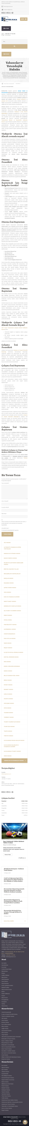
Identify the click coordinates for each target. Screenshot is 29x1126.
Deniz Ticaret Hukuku (10, 601)
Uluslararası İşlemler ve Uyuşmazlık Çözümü (11, 745)
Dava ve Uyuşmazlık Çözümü (11, 596)
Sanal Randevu (5, 983)
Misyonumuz (5, 997)
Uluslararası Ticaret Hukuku (12, 751)
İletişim (25, 458)
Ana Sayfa (4, 963)
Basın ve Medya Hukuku (10, 558)
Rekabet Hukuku (8, 689)
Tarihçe (3, 1003)
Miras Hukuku (8, 680)
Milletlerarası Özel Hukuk (11, 675)
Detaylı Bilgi (8, 854)
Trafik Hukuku (8, 731)
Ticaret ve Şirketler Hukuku (12, 721)
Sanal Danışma (5, 979)
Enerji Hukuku (8, 615)
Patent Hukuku (8, 684)
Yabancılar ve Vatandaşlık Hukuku (14, 760)
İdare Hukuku (7, 643)
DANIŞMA (6, 54)
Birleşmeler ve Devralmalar (12, 573)
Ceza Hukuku (7, 592)
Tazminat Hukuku (9, 717)
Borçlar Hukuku (8, 578)
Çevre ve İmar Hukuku (10, 587)
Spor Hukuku (7, 708)
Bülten (3, 991)
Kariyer (3, 995)
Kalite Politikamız (6, 993)
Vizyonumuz (5, 1005)
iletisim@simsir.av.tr (6, 774)
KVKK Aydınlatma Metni (7, 985)
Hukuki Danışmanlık (9, 633)
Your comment (5, 483)
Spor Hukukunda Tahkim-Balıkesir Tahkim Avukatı (13, 842)
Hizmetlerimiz (5, 965)
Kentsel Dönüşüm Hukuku (11, 657)
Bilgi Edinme (4, 977)
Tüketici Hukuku (8, 735)
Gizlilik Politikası (5, 975)
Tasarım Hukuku (8, 712)
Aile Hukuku (7, 542)
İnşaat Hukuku (8, 647)
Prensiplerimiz (5, 999)
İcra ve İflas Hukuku (9, 638)
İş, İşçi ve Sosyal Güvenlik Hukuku (13, 652)
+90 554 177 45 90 (10, 955)
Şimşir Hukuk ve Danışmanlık (10, 1117)
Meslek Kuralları (5, 987)
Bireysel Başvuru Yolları (11, 569)
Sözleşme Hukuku (9, 703)
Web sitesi (4, 513)
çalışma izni (5, 101)
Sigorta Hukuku (8, 698)
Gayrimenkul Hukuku (10, 629)
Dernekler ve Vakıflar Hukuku (12, 606)
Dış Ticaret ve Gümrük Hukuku (12, 610)
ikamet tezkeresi (21, 99)
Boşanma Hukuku (9, 583)
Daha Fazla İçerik (9, 921)
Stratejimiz (4, 1001)
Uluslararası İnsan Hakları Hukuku (14, 740)
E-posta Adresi (5, 507)
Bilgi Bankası (5, 971)
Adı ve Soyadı (5, 501)
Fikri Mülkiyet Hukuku (10, 624)
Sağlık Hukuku (8, 694)
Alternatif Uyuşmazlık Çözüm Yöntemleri (12, 548)
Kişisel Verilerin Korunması (12, 666)
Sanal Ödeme (5, 981)
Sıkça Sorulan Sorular (7, 989)
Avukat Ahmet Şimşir (7, 969)
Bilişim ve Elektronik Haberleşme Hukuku (13, 563)
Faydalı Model (8, 620)
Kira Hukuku (7, 661)
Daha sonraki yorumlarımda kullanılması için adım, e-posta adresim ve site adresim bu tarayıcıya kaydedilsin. (14, 523)
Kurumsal (4, 967)
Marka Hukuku (8, 671)
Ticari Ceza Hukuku (9, 726)
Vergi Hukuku (7, 756)
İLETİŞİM (6, 28)
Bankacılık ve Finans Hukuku (12, 553)
